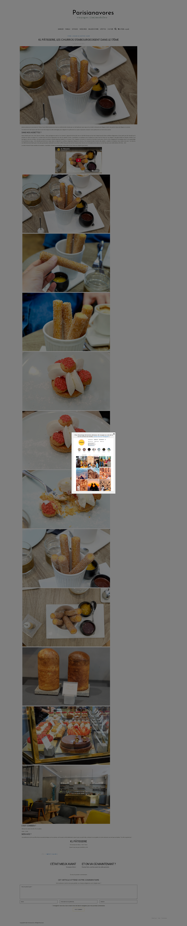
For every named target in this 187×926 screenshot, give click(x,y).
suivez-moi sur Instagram (101, 436)
